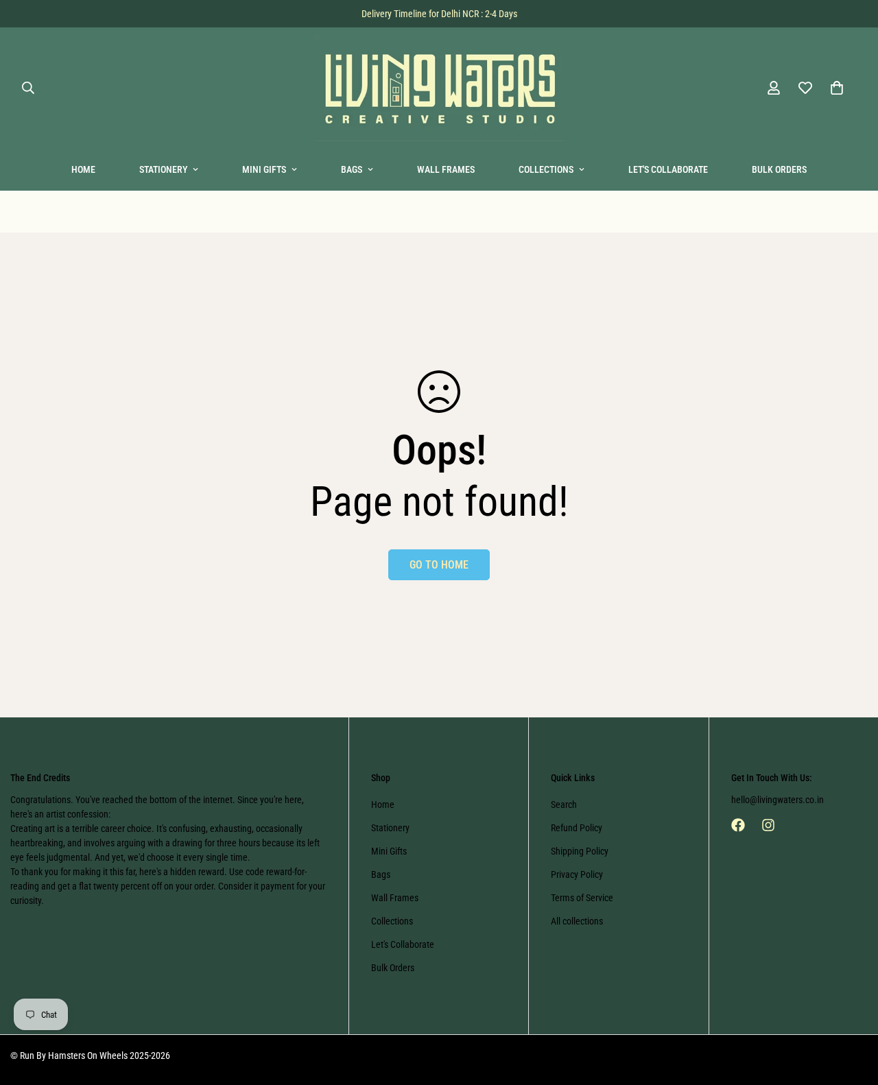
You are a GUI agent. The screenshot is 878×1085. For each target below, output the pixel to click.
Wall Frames (446, 169)
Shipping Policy (579, 851)
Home (83, 169)
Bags (351, 169)
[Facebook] (738, 825)
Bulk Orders (779, 169)
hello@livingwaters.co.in (777, 799)
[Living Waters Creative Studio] (439, 88)
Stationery (163, 169)
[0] (837, 88)
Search (564, 804)
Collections (546, 169)
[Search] (28, 88)
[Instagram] (768, 825)
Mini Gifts (264, 169)
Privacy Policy (577, 874)
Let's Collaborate (668, 169)
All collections (577, 921)
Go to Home (439, 564)
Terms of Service (582, 897)
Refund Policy (576, 827)
